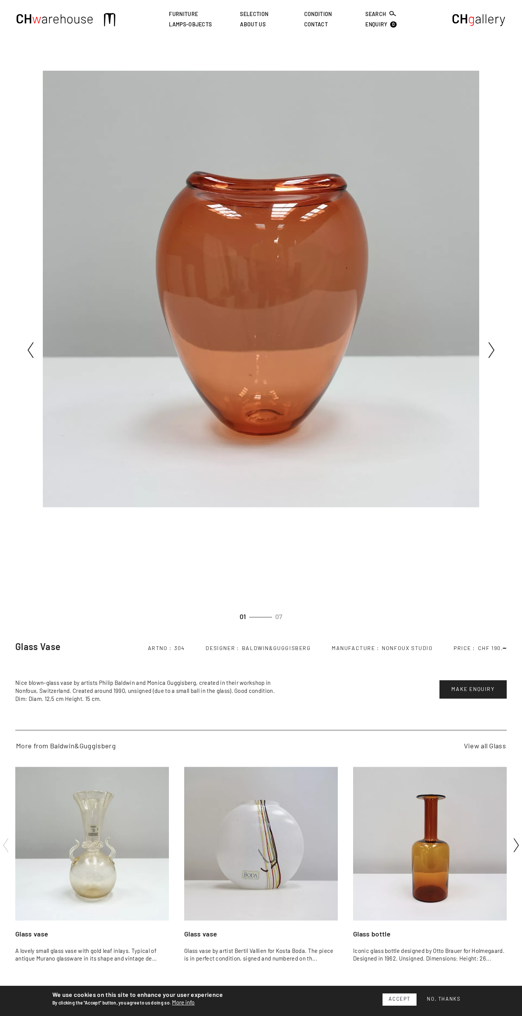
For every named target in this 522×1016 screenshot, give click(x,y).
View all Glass (485, 746)
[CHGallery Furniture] (479, 21)
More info (183, 1003)
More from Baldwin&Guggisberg (66, 746)
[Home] (54, 21)
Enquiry (380, 25)
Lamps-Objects (190, 25)
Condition (318, 14)
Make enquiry (472, 689)
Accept (399, 999)
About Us (253, 25)
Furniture (183, 14)
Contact (316, 25)
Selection (254, 14)
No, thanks (443, 999)
